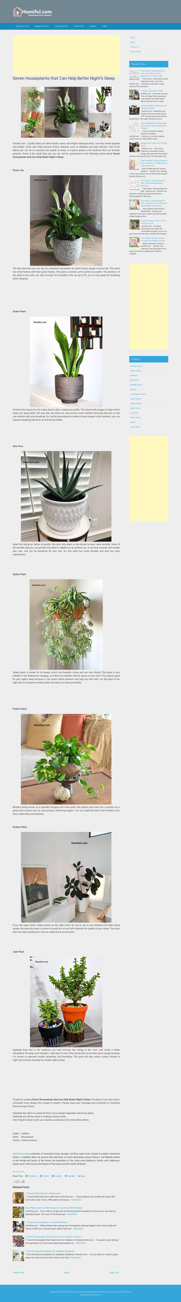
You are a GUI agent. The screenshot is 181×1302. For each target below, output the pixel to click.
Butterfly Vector (136, 385)
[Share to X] (20, 1181)
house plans (135, 427)
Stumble (71, 1176)
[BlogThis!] (18, 1181)
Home (67, 1272)
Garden (93, 26)
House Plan (79, 26)
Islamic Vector (22, 26)
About (132, 42)
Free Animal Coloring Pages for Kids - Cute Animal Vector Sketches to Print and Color (153, 73)
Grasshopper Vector (138, 394)
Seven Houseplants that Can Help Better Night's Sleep (64, 78)
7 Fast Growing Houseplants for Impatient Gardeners (50, 1251)
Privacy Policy (135, 52)
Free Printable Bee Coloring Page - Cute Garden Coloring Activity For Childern (154, 125)
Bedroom (133, 375)
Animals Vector (42, 26)
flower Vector (61, 26)
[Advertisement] (66, 55)
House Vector (135, 399)
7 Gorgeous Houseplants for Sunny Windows (46, 1222)
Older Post (114, 1272)
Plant (104, 26)
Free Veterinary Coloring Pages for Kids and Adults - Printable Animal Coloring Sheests (154, 163)
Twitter (45, 1176)
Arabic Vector (135, 371)
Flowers (133, 390)
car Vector (134, 413)
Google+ (58, 1176)
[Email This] (15, 1181)
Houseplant (19, 1172)
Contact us (134, 47)
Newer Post (18, 1272)
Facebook (32, 1176)
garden (133, 422)
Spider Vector (135, 408)
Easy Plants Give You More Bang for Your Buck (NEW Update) (53, 1208)
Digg (82, 1176)
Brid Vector (134, 380)
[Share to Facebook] (23, 1181)
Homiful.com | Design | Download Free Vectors (86, 1292)
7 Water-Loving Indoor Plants (152, 91)
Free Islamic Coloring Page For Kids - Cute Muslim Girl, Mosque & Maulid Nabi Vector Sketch (154, 203)
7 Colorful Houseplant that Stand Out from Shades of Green (53, 1236)
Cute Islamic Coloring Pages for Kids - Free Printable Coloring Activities (153, 183)
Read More (76, 1200)
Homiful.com (19, 1153)
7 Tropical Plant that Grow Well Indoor (43, 1193)
